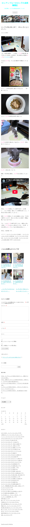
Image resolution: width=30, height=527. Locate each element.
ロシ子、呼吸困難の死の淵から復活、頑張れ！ (11, 485)
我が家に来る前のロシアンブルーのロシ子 (10, 507)
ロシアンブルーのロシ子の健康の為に (9, 465)
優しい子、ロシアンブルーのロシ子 (9, 500)
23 (21, 420)
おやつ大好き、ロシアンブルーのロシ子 (10, 433)
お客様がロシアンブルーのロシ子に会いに (10, 434)
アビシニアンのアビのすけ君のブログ (12, 357)
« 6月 (2, 424)
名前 (3, 322)
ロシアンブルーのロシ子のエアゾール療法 (10, 458)
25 (1, 422)
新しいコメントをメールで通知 (8, 341)
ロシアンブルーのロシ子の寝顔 (8, 469)
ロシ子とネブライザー (6, 489)
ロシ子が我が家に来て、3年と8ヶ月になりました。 (6, 266)
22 (17, 420)
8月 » (26, 424)
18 (1, 420)
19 (5, 420)
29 (17, 422)
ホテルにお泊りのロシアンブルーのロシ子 (10, 438)
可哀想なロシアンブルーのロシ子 (8, 502)
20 (9, 420)
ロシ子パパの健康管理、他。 (7, 496)
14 (13, 418)
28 (13, 422)
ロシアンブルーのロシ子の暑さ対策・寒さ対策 (11, 475)
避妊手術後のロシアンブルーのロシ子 (9, 513)
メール (3, 328)
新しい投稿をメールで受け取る (8, 345)
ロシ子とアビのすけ (5, 487)
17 (25, 418)
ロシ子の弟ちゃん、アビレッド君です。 (10, 495)
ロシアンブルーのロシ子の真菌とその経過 (10, 478)
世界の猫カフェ (4, 498)
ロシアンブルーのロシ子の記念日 (8, 480)
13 (9, 418)
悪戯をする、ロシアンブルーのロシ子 (9, 506)
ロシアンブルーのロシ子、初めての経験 (10, 444)
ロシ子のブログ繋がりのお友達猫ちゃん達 (10, 491)
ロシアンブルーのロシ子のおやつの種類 (10, 455)
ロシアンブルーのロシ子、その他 (8, 442)
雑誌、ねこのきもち (5, 515)
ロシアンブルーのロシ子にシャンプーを (10, 451)
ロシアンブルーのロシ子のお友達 (8, 456)
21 (13, 420)
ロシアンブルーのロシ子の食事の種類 (9, 484)
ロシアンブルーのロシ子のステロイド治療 (10, 460)
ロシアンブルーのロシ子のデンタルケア (10, 462)
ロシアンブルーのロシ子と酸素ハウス (9, 447)
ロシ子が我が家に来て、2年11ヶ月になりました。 (6, 282)
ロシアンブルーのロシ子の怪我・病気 (9, 471)
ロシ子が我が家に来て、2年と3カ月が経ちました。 (18, 266)
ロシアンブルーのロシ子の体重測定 (9, 464)
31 (25, 422)
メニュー (15, 12)
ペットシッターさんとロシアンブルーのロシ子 (11, 436)
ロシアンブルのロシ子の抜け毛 (8, 440)
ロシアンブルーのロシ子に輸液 (8, 453)
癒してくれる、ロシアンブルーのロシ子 (10, 509)
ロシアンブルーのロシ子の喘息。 (14, 234)
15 (17, 418)
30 (21, 422)
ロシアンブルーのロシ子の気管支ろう (9, 476)
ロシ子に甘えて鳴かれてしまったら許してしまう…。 (22, 291)
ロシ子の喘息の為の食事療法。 (8, 493)
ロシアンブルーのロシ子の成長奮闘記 (15, 4)
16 (21, 418)
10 (25, 416)
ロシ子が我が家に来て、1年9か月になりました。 (18, 282)
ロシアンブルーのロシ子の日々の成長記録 (10, 473)
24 (25, 420)
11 (1, 418)
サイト (2, 334)
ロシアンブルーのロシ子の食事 (11, 238)
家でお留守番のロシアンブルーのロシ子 (10, 504)
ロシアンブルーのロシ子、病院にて (9, 445)
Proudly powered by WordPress (7, 524)
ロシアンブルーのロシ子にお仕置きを (9, 449)
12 (5, 418)
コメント (4, 305)
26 (5, 422)
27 (9, 422)
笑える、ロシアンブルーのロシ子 (8, 511)
